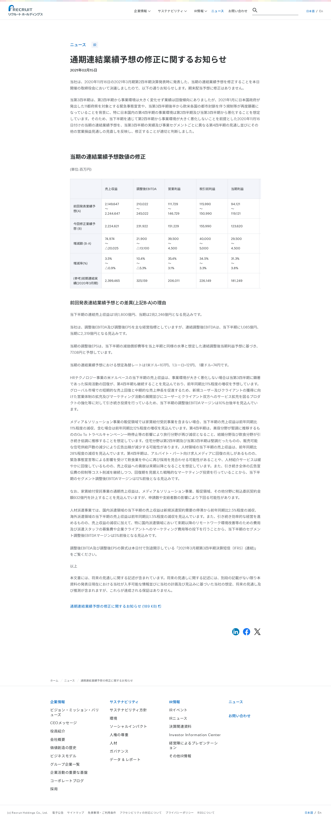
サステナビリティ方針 (128, 710)
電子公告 (57, 812)
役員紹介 (57, 731)
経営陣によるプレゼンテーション (193, 745)
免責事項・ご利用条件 (102, 812)
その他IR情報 (180, 756)
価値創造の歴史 (63, 747)
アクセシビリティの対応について (141, 812)
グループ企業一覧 (65, 764)
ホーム (54, 680)
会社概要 (57, 739)
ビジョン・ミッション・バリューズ (74, 712)
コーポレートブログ (67, 781)
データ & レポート (125, 759)
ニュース (217, 11)
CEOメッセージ (63, 723)
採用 (54, 789)
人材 (113, 743)
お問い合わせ (238, 11)
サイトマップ (75, 812)
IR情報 (174, 702)
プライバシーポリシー (180, 812)
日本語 (310, 11)
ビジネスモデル (63, 756)
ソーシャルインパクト (128, 726)
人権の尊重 (119, 735)
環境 (113, 718)
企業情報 (57, 702)
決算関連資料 (180, 726)
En (321, 11)
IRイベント (178, 710)
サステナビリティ (124, 702)
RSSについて (206, 812)
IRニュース (178, 718)
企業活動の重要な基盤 (69, 772)
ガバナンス (119, 751)
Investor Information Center (195, 735)
